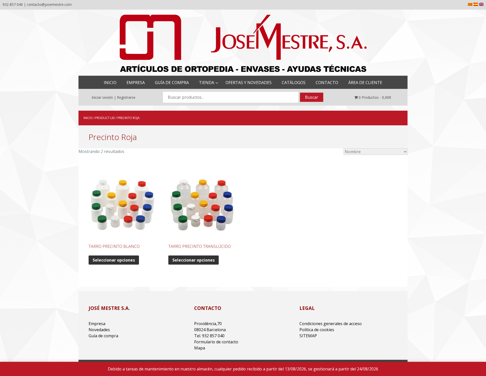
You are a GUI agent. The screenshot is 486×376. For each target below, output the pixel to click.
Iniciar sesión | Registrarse (113, 97)
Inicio (88, 118)
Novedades (99, 329)
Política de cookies (316, 329)
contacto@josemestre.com (49, 4)
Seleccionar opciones (114, 260)
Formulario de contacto (216, 342)
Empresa (97, 323)
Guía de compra (103, 336)
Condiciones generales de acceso (330, 323)
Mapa (199, 348)
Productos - (375, 97)
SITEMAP (308, 336)
